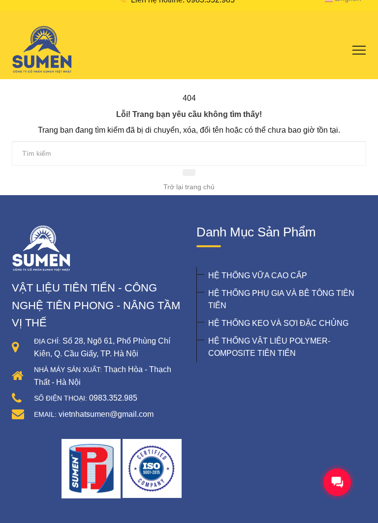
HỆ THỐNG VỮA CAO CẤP (257, 275)
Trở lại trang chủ (189, 187)
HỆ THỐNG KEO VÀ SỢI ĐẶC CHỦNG (278, 323)
